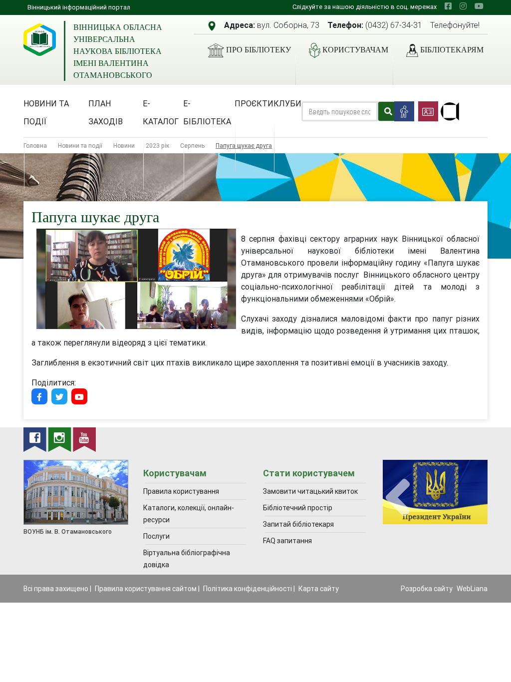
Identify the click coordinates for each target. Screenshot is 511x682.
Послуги (156, 536)
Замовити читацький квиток (310, 491)
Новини (124, 145)
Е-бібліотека (207, 112)
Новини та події (46, 112)
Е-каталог (161, 112)
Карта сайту (318, 588)
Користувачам (355, 49)
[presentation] (398, 498)
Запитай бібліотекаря (298, 524)
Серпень (192, 145)
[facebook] (448, 6)
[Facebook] (39, 396)
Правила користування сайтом (146, 588)
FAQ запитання (287, 540)
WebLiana (472, 588)
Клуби (287, 103)
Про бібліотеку (258, 49)
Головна (35, 145)
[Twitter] (59, 396)
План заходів (105, 112)
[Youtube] (79, 396)
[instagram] (463, 6)
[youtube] (479, 6)
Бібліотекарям (452, 49)
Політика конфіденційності (247, 588)
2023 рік (157, 145)
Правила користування (181, 491)
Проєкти (254, 103)
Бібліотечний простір (297, 507)
